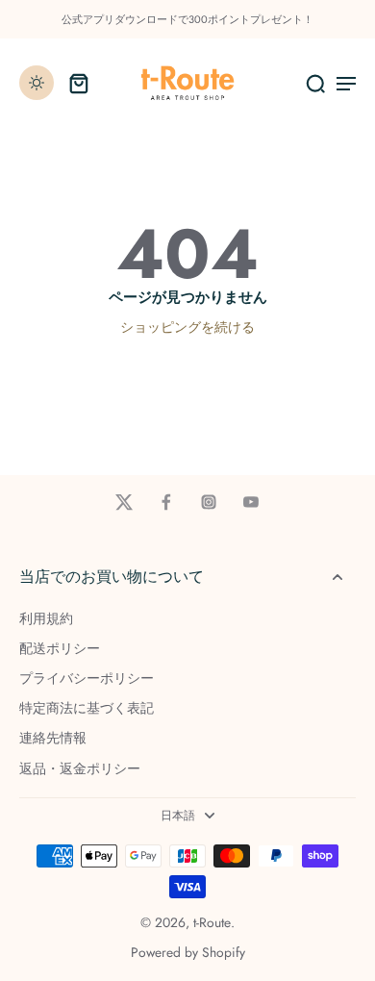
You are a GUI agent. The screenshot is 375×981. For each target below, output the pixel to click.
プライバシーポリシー (86, 678)
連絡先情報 (53, 738)
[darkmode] (36, 82)
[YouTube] (251, 502)
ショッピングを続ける (187, 327)
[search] (315, 82)
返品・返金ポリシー (79, 769)
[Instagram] (209, 502)
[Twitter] (124, 502)
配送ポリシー (59, 649)
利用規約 (46, 619)
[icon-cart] (79, 82)
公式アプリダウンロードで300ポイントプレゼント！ (187, 19)
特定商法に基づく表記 (86, 708)
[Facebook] (166, 502)
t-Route (212, 922)
